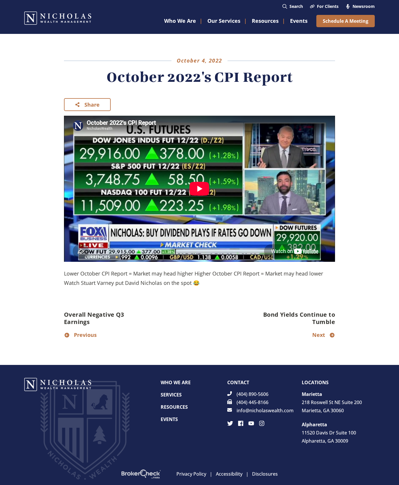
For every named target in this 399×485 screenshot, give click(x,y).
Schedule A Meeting (345, 21)
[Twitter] (230, 423)
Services (171, 395)
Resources (174, 407)
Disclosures (265, 474)
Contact (238, 382)
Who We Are (176, 382)
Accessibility (229, 474)
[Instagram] (262, 423)
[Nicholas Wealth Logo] (57, 18)
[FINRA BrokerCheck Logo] (141, 474)
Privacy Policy (191, 474)
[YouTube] (251, 423)
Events (169, 419)
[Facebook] (241, 423)
